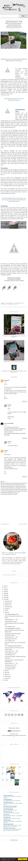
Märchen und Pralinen (9, 828)
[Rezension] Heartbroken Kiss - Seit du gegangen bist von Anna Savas (12, 826)
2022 (5, 586)
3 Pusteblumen (9, 303)
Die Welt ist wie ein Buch (10, 806)
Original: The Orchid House (15, 60)
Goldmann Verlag (10, 59)
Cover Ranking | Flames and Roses (13, 628)
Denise (9, 405)
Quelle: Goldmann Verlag (5, 95)
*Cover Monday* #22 (10, 654)
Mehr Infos (12, 859)
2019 (5, 591)
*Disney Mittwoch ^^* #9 (11, 663)
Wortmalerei (7, 817)
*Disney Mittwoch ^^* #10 (11, 651)
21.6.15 (5, 424)
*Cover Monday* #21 (10, 668)
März (6, 674)
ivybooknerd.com (8, 802)
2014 (5, 680)
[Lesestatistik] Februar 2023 (10, 807)
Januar (6, 678)
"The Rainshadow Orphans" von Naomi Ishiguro (12, 797)
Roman (16, 304)
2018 (5, 593)
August (6, 608)
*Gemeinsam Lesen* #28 (11, 653)
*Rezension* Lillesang (10, 667)
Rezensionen (10, 304)
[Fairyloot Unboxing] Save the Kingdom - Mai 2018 (13, 822)
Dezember (7, 601)
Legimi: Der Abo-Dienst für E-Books (12, 818)
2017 (5, 595)
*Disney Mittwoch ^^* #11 (11, 637)
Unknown (6, 380)
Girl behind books (8, 809)
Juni (6, 612)
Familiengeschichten (19, 303)
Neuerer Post (5, 524)
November (7, 603)
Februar (7, 676)
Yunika (6, 450)
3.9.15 (5, 452)
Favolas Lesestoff (8, 795)
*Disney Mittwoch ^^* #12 (11, 619)
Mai (6, 670)
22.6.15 (9, 443)
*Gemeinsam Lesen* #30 (11, 621)
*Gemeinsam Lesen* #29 (11, 638)
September (7, 606)
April (6, 672)
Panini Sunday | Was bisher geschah (11, 812)
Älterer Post (22, 524)
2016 (5, 597)
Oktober (7, 604)
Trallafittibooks (8, 799)
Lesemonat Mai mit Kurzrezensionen (12, 800)
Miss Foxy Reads (8, 811)
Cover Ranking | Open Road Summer (13, 645)
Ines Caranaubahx (9, 423)
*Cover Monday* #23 (10, 640)
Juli (6, 610)
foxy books (6, 814)
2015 (5, 599)
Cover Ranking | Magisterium (11, 614)
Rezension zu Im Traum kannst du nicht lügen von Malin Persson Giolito (12, 830)
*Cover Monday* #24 (10, 626)
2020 (5, 589)
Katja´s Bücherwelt (8, 824)
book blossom (7, 820)
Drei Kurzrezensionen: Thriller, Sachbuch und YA (13, 804)
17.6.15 (5, 381)
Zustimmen (22, 859)
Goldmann (3, 304)
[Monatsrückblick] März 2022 (10, 810)
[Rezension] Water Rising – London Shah (13, 815)
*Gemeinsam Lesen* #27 (11, 665)
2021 (5, 588)
